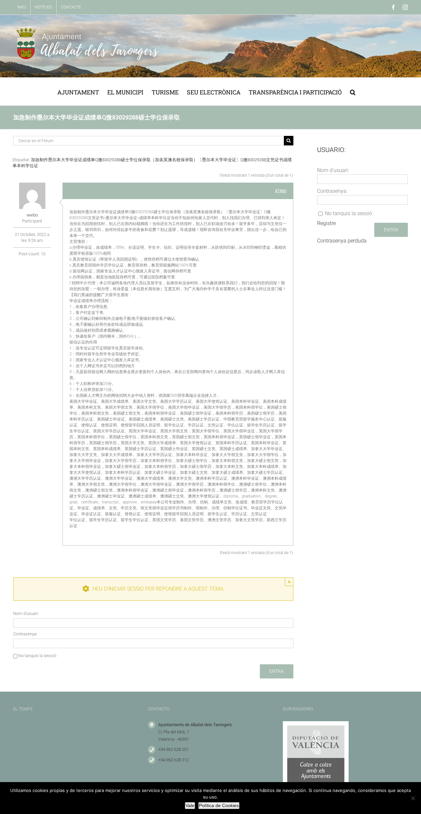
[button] (353, 91)
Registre (326, 223)
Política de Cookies (219, 805)
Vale (190, 805)
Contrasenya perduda (342, 241)
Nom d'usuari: (26, 613)
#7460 (280, 191)
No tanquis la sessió (37, 655)
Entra (276, 671)
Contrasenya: (25, 633)
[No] (412, 798)
